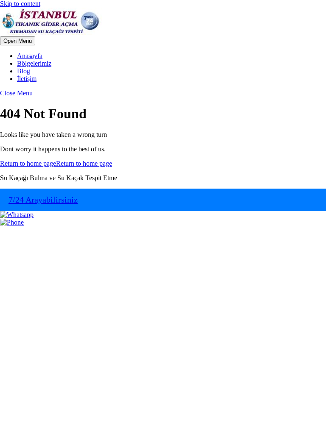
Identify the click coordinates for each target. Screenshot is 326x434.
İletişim (27, 78)
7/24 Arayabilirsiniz (43, 199)
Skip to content (20, 3)
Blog (23, 71)
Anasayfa (29, 55)
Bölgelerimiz (34, 63)
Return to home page (56, 163)
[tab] (17, 40)
